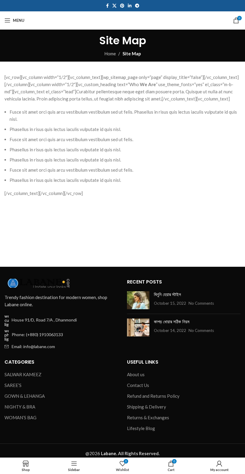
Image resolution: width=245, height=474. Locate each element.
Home (110, 53)
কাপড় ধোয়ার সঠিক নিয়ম (171, 321)
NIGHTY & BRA (19, 406)
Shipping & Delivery (146, 406)
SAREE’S (13, 385)
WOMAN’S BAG (20, 417)
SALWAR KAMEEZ (23, 374)
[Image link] (37, 282)
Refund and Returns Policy (153, 396)
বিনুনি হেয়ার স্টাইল (167, 294)
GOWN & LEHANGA (24, 396)
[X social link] (114, 6)
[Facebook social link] (107, 6)
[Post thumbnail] (138, 300)
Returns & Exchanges (148, 417)
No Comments (201, 303)
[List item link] (61, 335)
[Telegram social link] (137, 6)
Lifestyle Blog (141, 428)
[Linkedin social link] (129, 6)
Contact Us (138, 385)
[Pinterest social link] (122, 6)
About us (136, 374)
